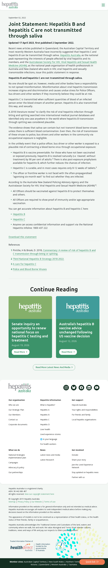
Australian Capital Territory (35, 561)
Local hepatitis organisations (84, 419)
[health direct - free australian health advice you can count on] (32, 545)
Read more (19, 352)
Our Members (14, 414)
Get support (77, 400)
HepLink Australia (79, 405)
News (42, 450)
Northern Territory (74, 561)
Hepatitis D (45, 424)
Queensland (44, 564)
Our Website (36, 501)
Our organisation (17, 400)
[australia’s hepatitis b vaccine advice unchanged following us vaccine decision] (77, 307)
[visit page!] (66, 387)
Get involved (78, 450)
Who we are (14, 405)
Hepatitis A (44, 410)
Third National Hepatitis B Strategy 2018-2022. (38, 258)
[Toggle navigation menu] (103, 5)
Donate (75, 455)
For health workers (48, 444)
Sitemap (12, 501)
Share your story (79, 459)
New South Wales (56, 561)
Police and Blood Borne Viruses (30, 269)
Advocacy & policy (16, 467)
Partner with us (78, 477)
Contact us (13, 419)
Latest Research (47, 459)
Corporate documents (18, 424)
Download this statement (23, 236)
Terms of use (49, 501)
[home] (10, 5)
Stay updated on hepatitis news (85, 472)
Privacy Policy (23, 501)
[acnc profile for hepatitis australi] (60, 545)
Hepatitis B (19, 214)
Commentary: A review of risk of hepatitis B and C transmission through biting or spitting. (54, 252)
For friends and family (81, 414)
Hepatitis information (50, 400)
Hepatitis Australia (70, 55)
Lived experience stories (50, 434)
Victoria (34, 564)
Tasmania (72, 564)
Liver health (45, 429)
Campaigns (13, 462)
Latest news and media (50, 455)
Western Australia (58, 564)
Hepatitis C (19, 219)
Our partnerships (16, 472)
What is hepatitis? (47, 405)
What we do (14, 450)
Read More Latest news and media (53, 367)
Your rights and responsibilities (85, 410)
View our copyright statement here (39, 494)
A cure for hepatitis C (24, 264)
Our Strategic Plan (16, 410)
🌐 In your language (48, 439)
